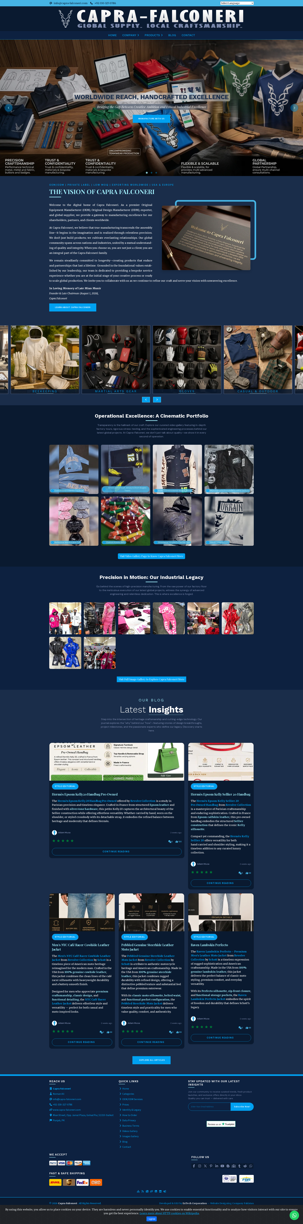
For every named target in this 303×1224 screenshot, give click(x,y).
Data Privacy (129, 1120)
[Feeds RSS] (142, 1191)
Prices (125, 1104)
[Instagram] (199, 1166)
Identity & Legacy (131, 1110)
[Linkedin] (216, 1166)
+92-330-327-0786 (105, 3)
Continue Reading (116, 851)
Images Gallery (130, 1136)
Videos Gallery (129, 1131)
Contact (188, 35)
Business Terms (130, 1126)
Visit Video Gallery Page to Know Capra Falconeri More (151, 556)
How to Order (129, 1115)
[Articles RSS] (147, 1191)
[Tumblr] (239, 1166)
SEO (176, 1203)
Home (112, 35)
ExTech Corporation (195, 1203)
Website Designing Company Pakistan (232, 1203)
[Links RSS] (151, 1191)
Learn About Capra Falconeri (73, 307)
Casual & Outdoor (116, 391)
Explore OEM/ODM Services (232, 118)
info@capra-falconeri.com (70, 3)
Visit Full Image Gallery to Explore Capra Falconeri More (151, 679)
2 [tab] (151, 172)
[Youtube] (222, 1166)
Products (152, 35)
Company (129, 35)
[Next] (294, 108)
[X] (205, 1166)
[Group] (233, 1166)
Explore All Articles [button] (152, 1060)
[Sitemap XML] (138, 1191)
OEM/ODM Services (132, 1099)
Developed (165, 1203)
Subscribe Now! (242, 1106)
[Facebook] (194, 1166)
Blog (172, 35)
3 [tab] (156, 172)
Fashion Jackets (258, 391)
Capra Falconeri (68, 1203)
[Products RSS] (160, 1191)
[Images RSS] (155, 1191)
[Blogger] (228, 1166)
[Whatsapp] (250, 1166)
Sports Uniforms (187, 391)
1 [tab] (146, 172)
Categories (128, 1094)
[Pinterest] (211, 1166)
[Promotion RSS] (164, 1191)
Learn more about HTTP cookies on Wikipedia (169, 1213)
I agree (151, 1219)
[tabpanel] (151, 107)
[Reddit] (245, 1166)
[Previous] (9, 108)
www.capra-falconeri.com (67, 1110)
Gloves (45, 391)
